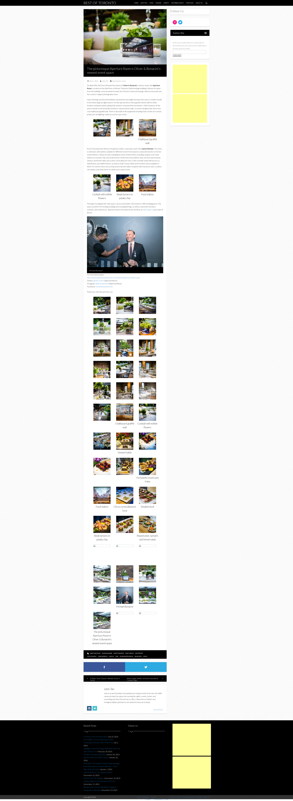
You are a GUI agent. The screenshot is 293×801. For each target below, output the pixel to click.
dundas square (107, 653)
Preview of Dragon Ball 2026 (95, 754)
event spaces (129, 653)
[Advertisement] (190, 79)
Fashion (158, 3)
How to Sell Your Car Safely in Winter (98, 772)
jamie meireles (102, 656)
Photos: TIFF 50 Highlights (94, 778)
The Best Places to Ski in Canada (96, 757)
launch (118, 81)
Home (136, 3)
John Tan (105, 81)
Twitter (94, 708)
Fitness (148, 799)
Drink (166, 799)
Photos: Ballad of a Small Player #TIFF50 (99, 781)
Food (151, 3)
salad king (138, 656)
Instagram (89, 708)
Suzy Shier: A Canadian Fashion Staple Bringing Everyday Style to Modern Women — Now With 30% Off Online (101, 766)
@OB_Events (99, 280)
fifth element (92, 656)
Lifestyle (144, 3)
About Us (199, 3)
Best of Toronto (100, 3)
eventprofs (139, 653)
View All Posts (158, 710)
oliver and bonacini (126, 656)
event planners (119, 653)
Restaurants (159, 799)
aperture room (95, 653)
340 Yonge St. (148, 210)
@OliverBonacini (102, 283)
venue (123, 81)
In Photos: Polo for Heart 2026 (96, 736)
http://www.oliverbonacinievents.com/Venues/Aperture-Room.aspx (113, 278)
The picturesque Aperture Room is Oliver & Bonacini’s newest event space (124, 70)
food (113, 81)
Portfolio (190, 3)
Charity (166, 3)
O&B (116, 656)
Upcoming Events (177, 3)
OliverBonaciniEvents (104, 286)
